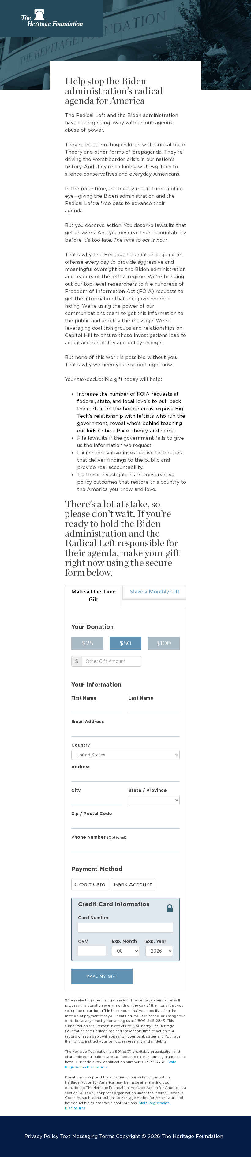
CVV (83, 941)
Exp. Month (124, 941)
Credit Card (90, 884)
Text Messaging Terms (87, 1136)
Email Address (87, 721)
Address (81, 766)
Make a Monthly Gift (154, 592)
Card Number (93, 917)
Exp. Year (155, 941)
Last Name (141, 697)
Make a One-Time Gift (93, 596)
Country (80, 744)
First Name (83, 697)
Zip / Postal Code (91, 813)
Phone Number (98, 836)
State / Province (148, 790)
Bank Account (133, 884)
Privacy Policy (41, 1136)
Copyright (128, 1136)
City (76, 790)
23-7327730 (155, 1062)
